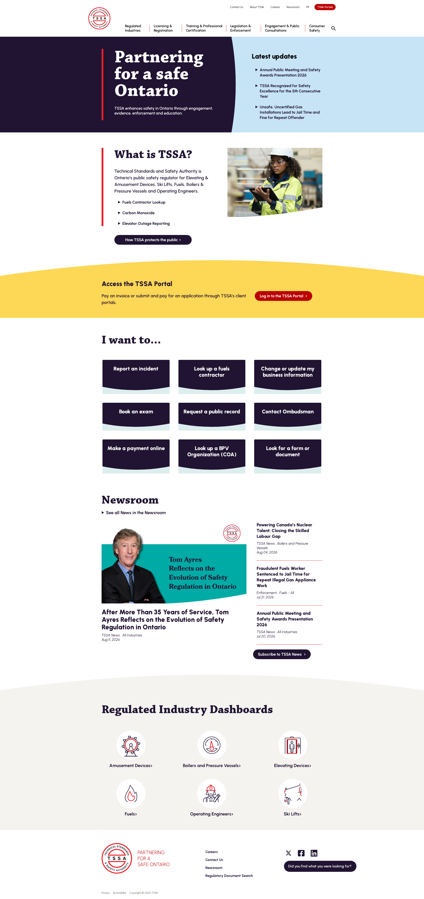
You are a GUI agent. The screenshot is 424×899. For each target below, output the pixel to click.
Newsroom (293, 7)
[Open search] (333, 28)
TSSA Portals (325, 7)
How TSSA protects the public (151, 239)
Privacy (106, 892)
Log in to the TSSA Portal (282, 296)
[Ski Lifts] (292, 793)
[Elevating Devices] (292, 745)
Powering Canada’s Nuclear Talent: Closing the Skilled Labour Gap (284, 530)
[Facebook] (301, 853)
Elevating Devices (291, 765)
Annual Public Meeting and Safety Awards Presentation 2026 (285, 619)
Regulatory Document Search (229, 876)
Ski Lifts (291, 813)
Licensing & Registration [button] (163, 28)
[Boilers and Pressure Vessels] (211, 745)
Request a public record (212, 411)
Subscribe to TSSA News (280, 654)
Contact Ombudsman (288, 411)
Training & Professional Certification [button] (204, 28)
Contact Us (236, 7)
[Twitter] (288, 853)
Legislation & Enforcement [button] (240, 28)
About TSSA (257, 7)
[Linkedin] (314, 853)
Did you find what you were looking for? (320, 866)
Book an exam (136, 411)
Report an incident (136, 368)
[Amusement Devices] (131, 745)
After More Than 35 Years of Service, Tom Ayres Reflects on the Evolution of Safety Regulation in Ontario (165, 619)
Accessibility (119, 892)
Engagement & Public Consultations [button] (282, 28)
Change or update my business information (287, 371)
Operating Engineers (210, 813)
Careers (275, 7)
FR (307, 7)
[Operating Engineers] (211, 793)
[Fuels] (131, 793)
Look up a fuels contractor (211, 371)
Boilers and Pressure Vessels (211, 765)
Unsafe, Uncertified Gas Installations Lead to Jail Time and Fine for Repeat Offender (290, 112)
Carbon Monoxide (138, 212)
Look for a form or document (288, 451)
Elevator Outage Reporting (146, 223)
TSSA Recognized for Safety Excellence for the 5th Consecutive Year (290, 91)
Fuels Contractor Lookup (143, 202)
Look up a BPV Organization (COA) (212, 451)
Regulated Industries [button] (133, 28)
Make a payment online (136, 448)
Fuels (130, 813)
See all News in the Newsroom (136, 512)
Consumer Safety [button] (317, 28)
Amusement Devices (129, 765)
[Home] (99, 18)
